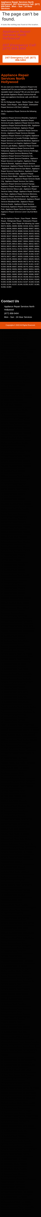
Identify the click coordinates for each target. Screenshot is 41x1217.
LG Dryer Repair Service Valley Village (16, 1070)
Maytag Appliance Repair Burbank (14, 994)
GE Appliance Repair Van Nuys (13, 720)
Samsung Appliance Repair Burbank (15, 575)
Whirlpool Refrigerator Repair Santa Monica (18, 847)
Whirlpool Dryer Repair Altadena (14, 529)
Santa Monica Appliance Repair (13, 920)
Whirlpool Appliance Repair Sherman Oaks (18, 628)
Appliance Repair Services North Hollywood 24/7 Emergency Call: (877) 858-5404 (20, 40)
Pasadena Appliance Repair (12, 900)
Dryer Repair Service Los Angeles (14, 1067)
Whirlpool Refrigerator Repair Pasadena (16, 849)
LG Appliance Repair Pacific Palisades (16, 1141)
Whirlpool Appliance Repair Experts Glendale (19, 740)
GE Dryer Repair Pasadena (11, 405)
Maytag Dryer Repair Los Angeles (14, 765)
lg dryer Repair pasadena (11, 387)
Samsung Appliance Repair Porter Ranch (17, 682)
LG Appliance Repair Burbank (12, 644)
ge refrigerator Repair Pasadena (13, 402)
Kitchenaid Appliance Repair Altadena (16, 501)
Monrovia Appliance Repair (11, 887)
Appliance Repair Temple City (13, 869)
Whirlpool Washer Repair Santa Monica (16, 819)
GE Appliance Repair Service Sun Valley (16, 1062)
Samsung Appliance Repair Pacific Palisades (18, 1128)
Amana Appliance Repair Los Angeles (16, 946)
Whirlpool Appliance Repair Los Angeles (17, 623)
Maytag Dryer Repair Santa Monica (15, 824)
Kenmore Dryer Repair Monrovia (13, 801)
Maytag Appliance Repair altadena (14, 443)
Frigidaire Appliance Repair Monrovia (15, 915)
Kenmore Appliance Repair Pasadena (15, 659)
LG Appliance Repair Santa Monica (15, 331)
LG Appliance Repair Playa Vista (14, 1032)
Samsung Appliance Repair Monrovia (15, 892)
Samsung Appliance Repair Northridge (16, 674)
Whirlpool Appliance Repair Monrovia (16, 890)
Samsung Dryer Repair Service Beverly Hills (18, 1072)
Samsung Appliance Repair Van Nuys (15, 1085)
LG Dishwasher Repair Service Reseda (16, 1113)
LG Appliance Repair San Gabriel (14, 616)
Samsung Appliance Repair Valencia (15, 1154)
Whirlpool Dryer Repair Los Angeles (15, 834)
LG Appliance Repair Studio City (14, 697)
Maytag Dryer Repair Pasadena (13, 491)
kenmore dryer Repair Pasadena (13, 435)
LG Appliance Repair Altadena (13, 458)
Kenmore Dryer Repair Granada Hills (15, 1121)
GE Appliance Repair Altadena (13, 453)
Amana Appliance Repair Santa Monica (16, 897)
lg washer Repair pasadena (11, 390)
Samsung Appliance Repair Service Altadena (18, 1093)
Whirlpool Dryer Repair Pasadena (14, 841)
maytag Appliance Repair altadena (14, 410)
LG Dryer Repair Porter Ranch (13, 791)
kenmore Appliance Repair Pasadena (15, 430)
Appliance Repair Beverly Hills (13, 880)
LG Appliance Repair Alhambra (13, 364)
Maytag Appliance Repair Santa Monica (16, 885)
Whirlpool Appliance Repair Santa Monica (17, 631)
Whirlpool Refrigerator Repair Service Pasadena (20, 1042)
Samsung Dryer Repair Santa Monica (15, 829)
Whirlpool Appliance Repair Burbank (15, 476)
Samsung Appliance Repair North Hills (16, 679)
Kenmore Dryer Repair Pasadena (14, 517)
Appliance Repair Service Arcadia (14, 1100)
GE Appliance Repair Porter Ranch (14, 717)
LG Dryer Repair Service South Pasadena (17, 1075)
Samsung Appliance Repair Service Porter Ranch (20, 1047)
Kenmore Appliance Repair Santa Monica (17, 859)
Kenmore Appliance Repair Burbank (15, 991)
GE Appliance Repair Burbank (12, 595)
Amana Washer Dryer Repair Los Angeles (17, 352)
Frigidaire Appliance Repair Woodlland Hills (18, 712)
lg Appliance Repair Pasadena (13, 413)
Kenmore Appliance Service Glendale (15, 646)
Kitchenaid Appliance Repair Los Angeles (17, 961)
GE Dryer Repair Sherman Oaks (13, 796)
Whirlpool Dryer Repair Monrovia (14, 836)
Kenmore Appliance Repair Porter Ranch (17, 656)
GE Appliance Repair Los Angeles (14, 357)
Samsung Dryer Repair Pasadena (14, 425)
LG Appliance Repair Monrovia (13, 814)
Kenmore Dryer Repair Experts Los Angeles (18, 750)
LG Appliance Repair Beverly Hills (14, 1177)
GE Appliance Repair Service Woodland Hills (18, 1060)
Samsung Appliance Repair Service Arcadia (18, 1105)
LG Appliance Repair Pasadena (13, 344)
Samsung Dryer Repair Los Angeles (15, 768)
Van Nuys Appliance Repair (11, 956)
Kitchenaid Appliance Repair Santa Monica (18, 963)
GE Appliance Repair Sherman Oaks (15, 722)
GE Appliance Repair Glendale (13, 593)
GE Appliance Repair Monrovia (13, 808)
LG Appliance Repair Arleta (11, 567)
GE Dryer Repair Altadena (11, 473)
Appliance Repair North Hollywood (15, 872)
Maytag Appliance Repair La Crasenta (16, 973)
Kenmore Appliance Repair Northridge (16, 661)
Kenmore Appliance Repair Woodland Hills (17, 981)
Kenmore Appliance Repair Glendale (15, 603)
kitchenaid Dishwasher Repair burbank (16, 451)
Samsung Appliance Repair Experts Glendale (18, 737)
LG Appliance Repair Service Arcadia (15, 1108)
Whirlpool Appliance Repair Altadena (15, 456)
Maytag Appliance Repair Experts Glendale (18, 735)
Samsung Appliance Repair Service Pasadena (19, 1050)
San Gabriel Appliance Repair (12, 613)
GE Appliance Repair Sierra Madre (14, 811)
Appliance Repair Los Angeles (13, 1182)
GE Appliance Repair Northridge (14, 715)
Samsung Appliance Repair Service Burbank (18, 1095)
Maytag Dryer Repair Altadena (13, 446)
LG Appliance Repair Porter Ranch (14, 669)
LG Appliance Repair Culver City (14, 339)
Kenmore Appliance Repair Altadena (15, 380)
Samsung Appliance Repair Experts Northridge (19, 727)
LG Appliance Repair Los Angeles (14, 336)
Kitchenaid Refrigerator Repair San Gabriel (18, 781)
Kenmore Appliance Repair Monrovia (15, 877)
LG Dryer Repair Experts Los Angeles (16, 742)
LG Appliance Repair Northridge (13, 664)
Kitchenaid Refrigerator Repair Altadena (17, 506)
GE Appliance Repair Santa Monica (15, 347)
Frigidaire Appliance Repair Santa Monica (17, 864)
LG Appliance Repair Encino (12, 583)
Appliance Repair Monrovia (11, 862)
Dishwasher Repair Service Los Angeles (16, 1111)
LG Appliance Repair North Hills (13, 684)
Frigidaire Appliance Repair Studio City (16, 709)
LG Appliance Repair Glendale (13, 590)
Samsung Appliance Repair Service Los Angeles (20, 1045)
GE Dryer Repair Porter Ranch (13, 793)
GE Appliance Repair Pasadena (13, 369)
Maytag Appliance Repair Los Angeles (16, 968)
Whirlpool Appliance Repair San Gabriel (16, 621)
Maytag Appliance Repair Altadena (15, 377)
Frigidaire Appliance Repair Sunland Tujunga (18, 707)
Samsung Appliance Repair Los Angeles (16, 852)
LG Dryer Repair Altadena (11, 496)
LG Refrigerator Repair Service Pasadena (17, 1039)
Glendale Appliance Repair (11, 1012)
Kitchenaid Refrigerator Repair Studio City (18, 783)
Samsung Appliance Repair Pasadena (15, 423)
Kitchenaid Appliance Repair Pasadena (16, 372)
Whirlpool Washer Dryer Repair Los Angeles (18, 349)
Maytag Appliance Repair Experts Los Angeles (19, 732)
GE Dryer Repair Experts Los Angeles (16, 748)
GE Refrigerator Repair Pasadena (14, 1164)
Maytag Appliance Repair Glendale (14, 600)
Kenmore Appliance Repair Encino (14, 984)
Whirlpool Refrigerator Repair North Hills (17, 844)
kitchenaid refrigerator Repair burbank (16, 440)
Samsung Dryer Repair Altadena (13, 545)
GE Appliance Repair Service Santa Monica (18, 1065)
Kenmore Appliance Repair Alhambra (15, 359)
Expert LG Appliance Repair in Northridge (17, 725)
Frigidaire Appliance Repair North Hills (16, 704)
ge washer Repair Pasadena (12, 400)
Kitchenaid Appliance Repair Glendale (16, 598)
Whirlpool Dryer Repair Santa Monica (15, 839)
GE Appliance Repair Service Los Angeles (17, 1057)
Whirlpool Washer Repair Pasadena (15, 821)
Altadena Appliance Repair (11, 902)
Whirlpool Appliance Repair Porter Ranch (17, 626)
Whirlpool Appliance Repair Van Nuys (16, 1083)
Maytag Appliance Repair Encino (14, 943)
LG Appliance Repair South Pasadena (16, 699)
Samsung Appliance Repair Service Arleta (17, 1090)
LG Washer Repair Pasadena (12, 913)
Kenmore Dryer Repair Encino (12, 1123)
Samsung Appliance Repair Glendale (15, 948)
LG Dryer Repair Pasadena (11, 788)
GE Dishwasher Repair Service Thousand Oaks (19, 1116)
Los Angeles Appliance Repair (13, 940)
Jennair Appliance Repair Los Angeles (16, 1210)
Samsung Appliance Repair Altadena (15, 461)
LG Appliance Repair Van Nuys (13, 1080)
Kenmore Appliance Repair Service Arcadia (18, 1103)
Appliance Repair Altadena (11, 448)
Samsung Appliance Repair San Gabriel (16, 618)
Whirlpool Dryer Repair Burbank (13, 481)
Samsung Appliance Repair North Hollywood (19, 1149)
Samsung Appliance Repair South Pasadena (18, 1179)
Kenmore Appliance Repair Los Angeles (16, 362)
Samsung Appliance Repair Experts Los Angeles (20, 730)
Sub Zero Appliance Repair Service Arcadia (18, 1098)
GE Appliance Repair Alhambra (13, 354)
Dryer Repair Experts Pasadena (13, 745)
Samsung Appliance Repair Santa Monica (17, 854)
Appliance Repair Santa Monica (13, 930)
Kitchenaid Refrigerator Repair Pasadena (17, 786)
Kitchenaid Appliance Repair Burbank (15, 367)
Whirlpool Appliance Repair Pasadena (16, 382)
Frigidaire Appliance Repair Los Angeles (17, 1199)
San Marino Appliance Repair (12, 773)
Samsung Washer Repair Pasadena (14, 905)
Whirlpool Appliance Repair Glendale (15, 1017)
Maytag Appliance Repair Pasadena (15, 486)
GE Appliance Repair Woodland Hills (15, 806)
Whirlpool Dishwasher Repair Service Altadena (19, 1118)
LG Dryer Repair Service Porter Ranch (16, 1078)
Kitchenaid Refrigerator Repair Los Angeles (18, 778)
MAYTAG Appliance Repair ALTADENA (16, 407)
